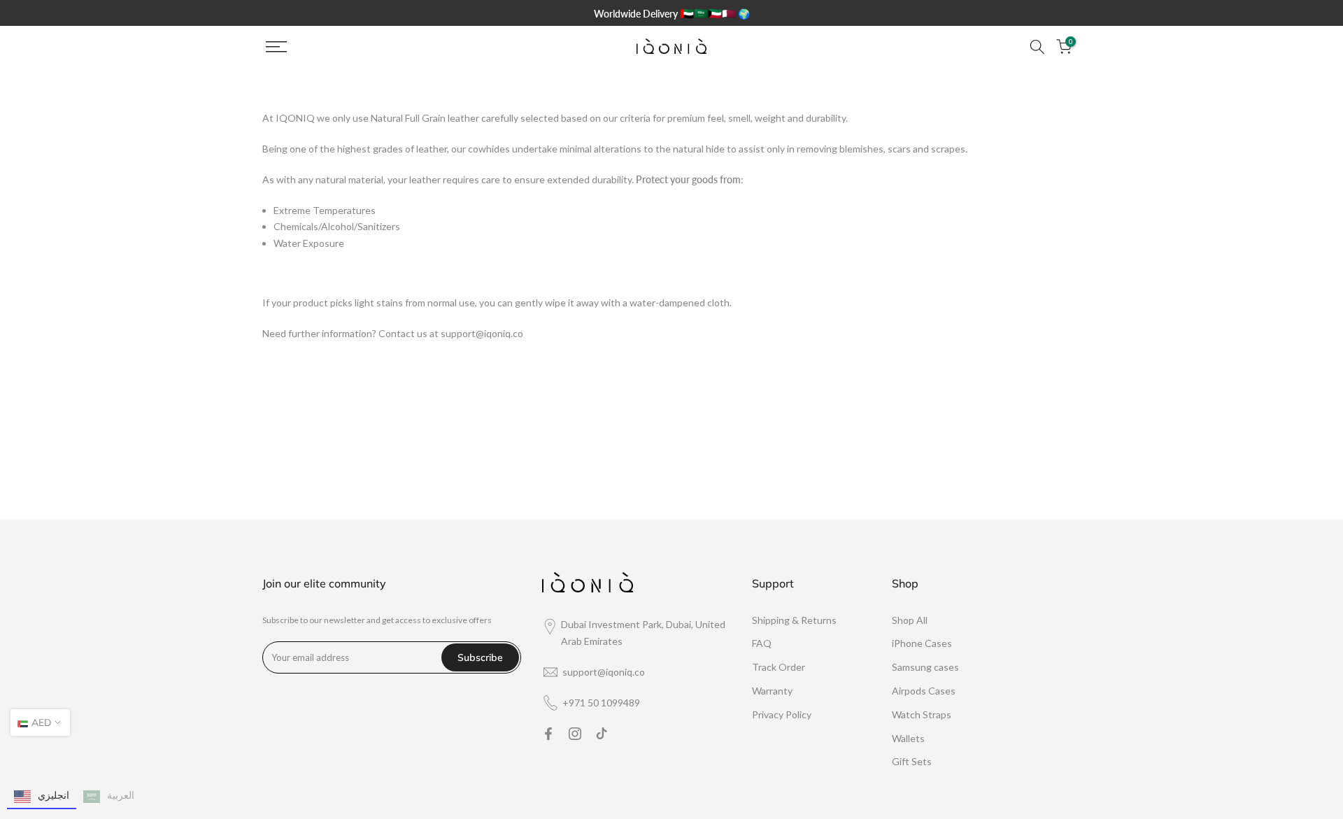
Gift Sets (912, 761)
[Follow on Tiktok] (601, 733)
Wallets (908, 738)
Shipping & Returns (794, 620)
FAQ (762, 643)
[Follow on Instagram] (575, 733)
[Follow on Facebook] (548, 733)
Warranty (772, 691)
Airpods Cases (923, 691)
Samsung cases (925, 667)
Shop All (910, 620)
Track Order (778, 667)
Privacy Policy (781, 714)
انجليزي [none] (53, 795)
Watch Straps (921, 714)
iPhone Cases (922, 643)
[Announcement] (671, 12)
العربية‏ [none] (120, 795)
